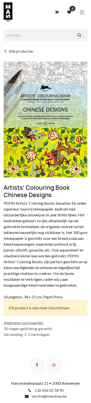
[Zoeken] (79, 35)
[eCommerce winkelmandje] (56, 12)
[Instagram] (54, 365)
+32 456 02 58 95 (49, 390)
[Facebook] (37, 365)
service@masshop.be (49, 396)
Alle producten (21, 51)
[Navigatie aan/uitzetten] (82, 12)
